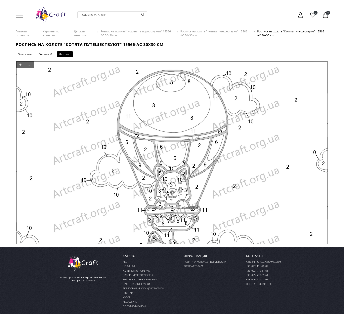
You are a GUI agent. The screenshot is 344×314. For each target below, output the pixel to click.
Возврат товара (193, 266)
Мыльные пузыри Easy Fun (140, 279)
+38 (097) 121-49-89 (257, 266)
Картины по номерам (136, 270)
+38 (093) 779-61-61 (257, 270)
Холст (126, 297)
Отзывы (44, 54)
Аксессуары (130, 301)
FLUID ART (128, 293)
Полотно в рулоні (134, 306)
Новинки (129, 266)
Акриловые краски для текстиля (143, 288)
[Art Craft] (50, 14)
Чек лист (65, 54)
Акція (126, 261)
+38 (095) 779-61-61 (257, 275)
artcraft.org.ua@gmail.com (263, 261)
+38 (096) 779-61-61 (257, 279)
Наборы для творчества (138, 275)
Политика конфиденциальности (205, 261)
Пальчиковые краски (136, 284)
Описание (25, 54)
